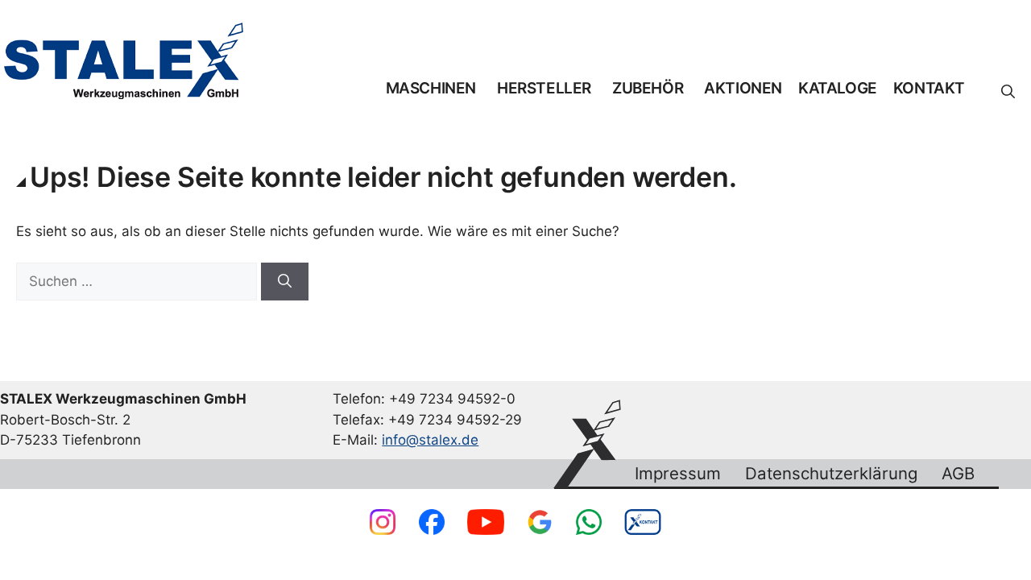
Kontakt (929, 88)
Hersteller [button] (544, 88)
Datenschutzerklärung (831, 474)
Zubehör (647, 88)
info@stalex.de (430, 440)
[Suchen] (284, 282)
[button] (1008, 92)
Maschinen (431, 88)
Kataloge (837, 88)
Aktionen (743, 88)
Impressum (678, 474)
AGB (958, 474)
